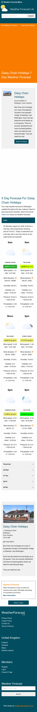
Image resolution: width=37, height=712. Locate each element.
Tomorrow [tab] (7, 464)
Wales (4, 648)
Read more (6, 214)
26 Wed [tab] (6, 470)
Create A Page (7, 672)
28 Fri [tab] (5, 481)
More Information (9, 595)
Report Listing (18, 603)
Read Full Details (21, 141)
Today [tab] (5, 220)
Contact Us (6, 623)
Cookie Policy (7, 621)
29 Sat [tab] (5, 487)
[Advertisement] (18, 51)
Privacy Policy (7, 618)
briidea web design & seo (24, 706)
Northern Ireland (7, 650)
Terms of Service (8, 626)
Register (5, 667)
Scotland (5, 645)
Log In (4, 669)
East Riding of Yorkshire (9, 25)
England (5, 642)
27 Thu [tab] (5, 476)
